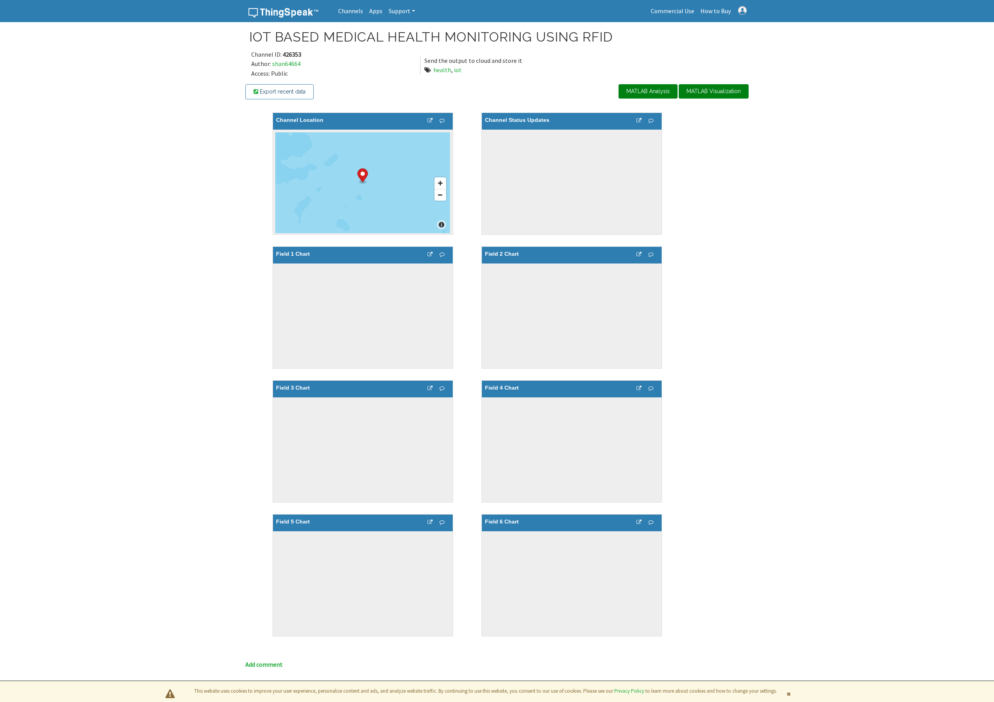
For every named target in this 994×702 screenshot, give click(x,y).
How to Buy (715, 11)
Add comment (264, 664)
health (442, 70)
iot (458, 70)
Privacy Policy (629, 691)
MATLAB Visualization (713, 91)
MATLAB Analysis (648, 91)
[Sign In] (742, 10)
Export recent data (282, 91)
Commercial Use (672, 11)
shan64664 (286, 64)
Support (399, 11)
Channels (350, 11)
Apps (375, 11)
